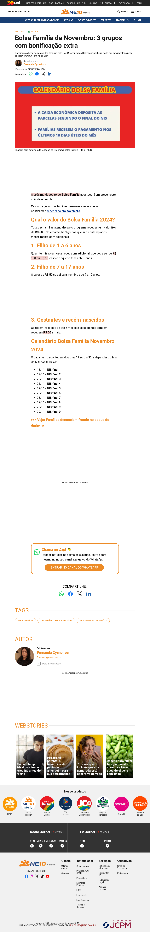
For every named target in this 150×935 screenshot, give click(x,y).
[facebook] (117, 20)
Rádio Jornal (122, 873)
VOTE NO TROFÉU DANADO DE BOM (42, 20)
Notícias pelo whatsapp (104, 867)
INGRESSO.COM (33, 3)
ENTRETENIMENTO (86, 20)
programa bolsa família (93, 620)
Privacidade (81, 878)
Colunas (65, 873)
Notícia (33, 32)
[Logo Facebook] (37, 74)
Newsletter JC (104, 874)
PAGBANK (59, 3)
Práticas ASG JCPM (82, 872)
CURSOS (71, 3)
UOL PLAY (81, 3)
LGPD (78, 890)
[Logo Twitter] (43, 74)
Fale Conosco (82, 900)
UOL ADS (93, 3)
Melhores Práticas (80, 884)
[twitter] (128, 20)
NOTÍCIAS (68, 20)
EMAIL (140, 3)
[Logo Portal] (75, 11)
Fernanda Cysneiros (34, 64)
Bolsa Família (25, 620)
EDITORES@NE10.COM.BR (83, 925)
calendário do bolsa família (56, 620)
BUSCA (108, 3)
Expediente (81, 895)
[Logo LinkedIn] (50, 74)
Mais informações (51, 663)
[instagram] (122, 20)
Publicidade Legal (104, 881)
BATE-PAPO (124, 3)
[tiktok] (134, 20)
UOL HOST (48, 3)
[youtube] (140, 20)
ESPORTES (106, 20)
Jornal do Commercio (122, 867)
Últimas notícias (65, 867)
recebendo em (63, 211)
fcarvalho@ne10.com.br (49, 657)
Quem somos (82, 866)
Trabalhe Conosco (80, 906)
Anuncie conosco (102, 888)
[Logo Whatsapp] (31, 74)
